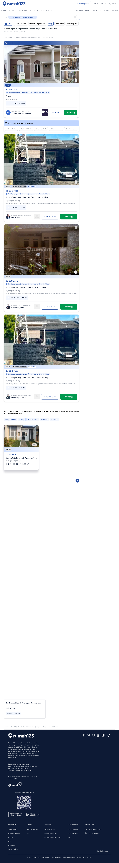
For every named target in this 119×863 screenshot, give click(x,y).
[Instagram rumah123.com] (93, 735)
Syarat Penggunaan (51, 833)
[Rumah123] (14, 3)
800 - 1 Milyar (56, 129)
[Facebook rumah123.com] (84, 735)
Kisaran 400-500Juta (13, 713)
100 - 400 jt (11, 129)
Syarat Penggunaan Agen (53, 837)
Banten (23, 727)
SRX (69, 837)
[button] (38, 17)
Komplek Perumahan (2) (30, 38)
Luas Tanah (60, 24)
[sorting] (14, 24)
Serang (29, 727)
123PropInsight (13, 849)
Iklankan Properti (32, 829)
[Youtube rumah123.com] (98, 735)
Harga (50, 24)
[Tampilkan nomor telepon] (55, 216)
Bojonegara (37, 727)
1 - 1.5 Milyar (70, 129)
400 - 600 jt (26, 129)
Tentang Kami (12, 829)
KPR (28, 833)
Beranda (6, 727)
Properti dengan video (37, 24)
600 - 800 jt (41, 129)
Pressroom (11, 845)
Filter (8, 24)
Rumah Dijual (15, 727)
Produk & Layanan (14, 833)
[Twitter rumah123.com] (88, 735)
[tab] (25, 708)
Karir (9, 841)
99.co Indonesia (73, 829)
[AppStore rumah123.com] (15, 814)
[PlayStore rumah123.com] (32, 814)
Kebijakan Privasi (50, 829)
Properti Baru (21, 24)
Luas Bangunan (72, 24)
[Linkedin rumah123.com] (103, 735)
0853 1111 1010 (28, 770)
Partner (10, 837)
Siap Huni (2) (46, 38)
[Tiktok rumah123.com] (109, 735)
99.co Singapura (73, 833)
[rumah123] (21, 736)
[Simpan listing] (75, 48)
